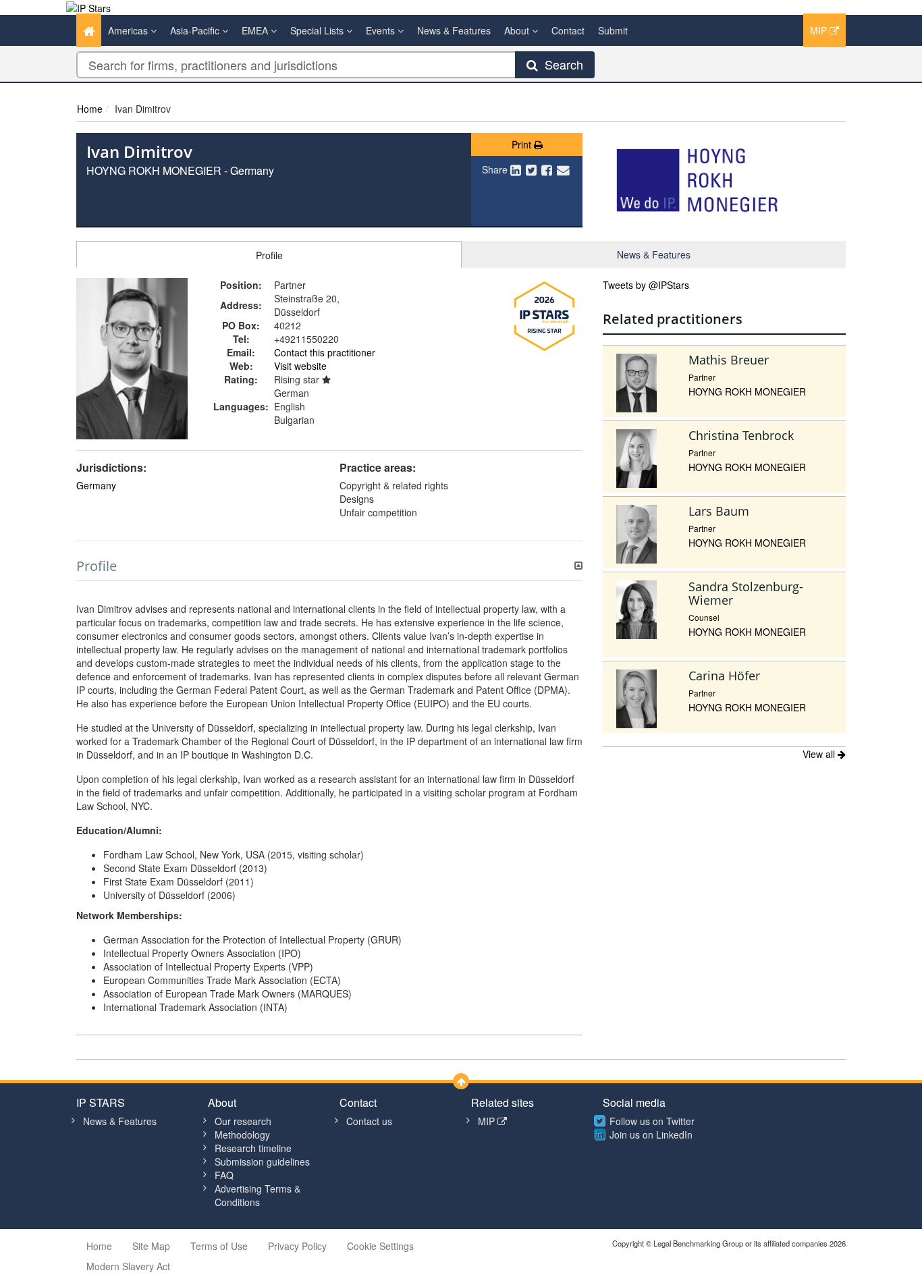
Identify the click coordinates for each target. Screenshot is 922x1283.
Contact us (369, 1121)
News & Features (454, 30)
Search (560, 64)
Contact (568, 30)
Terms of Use (219, 1246)
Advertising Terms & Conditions (257, 1195)
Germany (96, 485)
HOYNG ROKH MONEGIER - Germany (180, 170)
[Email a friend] (563, 169)
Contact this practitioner (324, 352)
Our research (243, 1121)
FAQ (224, 1175)
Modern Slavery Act (128, 1266)
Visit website (300, 366)
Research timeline (253, 1148)
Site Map (151, 1246)
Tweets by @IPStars (646, 285)
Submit (613, 30)
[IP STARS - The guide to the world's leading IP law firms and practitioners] (88, 6)
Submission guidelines (262, 1161)
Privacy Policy (297, 1246)
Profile (269, 255)
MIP (820, 30)
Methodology (242, 1134)
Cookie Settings (380, 1246)
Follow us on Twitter (652, 1121)
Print (523, 144)
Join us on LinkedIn (651, 1134)
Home (90, 108)
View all (820, 754)
